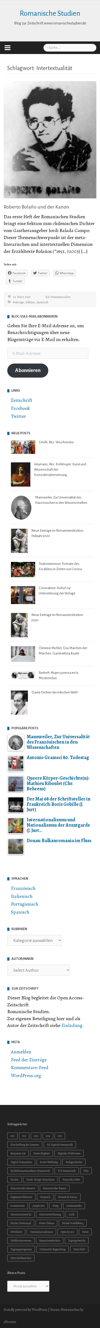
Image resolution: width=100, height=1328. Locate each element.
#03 (36, 1136)
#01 (12, 1136)
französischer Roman (54, 1188)
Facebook (20, 408)
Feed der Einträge (29, 1059)
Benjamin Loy (17, 1153)
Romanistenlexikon (49, 1241)
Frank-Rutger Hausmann (40, 1179)
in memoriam (17, 1206)
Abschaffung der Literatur (24, 1145)
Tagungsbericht (76, 1241)
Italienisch (22, 896)
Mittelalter (16, 1232)
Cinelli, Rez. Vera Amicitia (56, 442)
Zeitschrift (21, 400)
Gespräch (45, 1197)
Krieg (55, 1206)
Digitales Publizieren (69, 1153)
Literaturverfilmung (50, 1214)
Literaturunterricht (20, 1214)
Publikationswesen (20, 1241)
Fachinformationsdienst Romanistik (30, 1171)
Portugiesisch (24, 904)
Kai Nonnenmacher (58, 297)
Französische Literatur (22, 1188)
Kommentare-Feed (29, 1067)
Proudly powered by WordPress (25, 1309)
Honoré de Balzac (67, 1197)
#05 (60, 1136)
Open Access (67, 1232)
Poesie (85, 1232)
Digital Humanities (21, 1162)
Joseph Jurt (39, 1206)
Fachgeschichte (74, 1162)
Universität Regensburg (53, 1249)
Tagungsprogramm (21, 1249)
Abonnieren (28, 370)
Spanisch (42, 302)
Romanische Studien (50, 13)
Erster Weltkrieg (49, 1162)
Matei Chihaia (46, 1223)
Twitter (18, 416)
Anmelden (21, 1051)
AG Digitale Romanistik (60, 1145)
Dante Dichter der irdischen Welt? (55, 692)
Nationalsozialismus (41, 1232)
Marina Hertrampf (20, 1223)
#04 (48, 1136)
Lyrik (72, 1214)
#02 (24, 1136)
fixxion (14, 1179)
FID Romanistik (67, 1171)
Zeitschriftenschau (20, 1258)
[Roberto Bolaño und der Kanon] (50, 139)
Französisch (23, 888)
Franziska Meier (71, 1179)
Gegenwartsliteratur (21, 1197)
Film (86, 1171)
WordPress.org (26, 1075)
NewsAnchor (70, 1309)
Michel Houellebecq (72, 1223)
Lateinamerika (74, 1206)
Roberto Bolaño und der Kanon (36, 207)
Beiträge (18, 302)
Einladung (71, 1025)
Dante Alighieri (41, 1153)
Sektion (30, 302)
